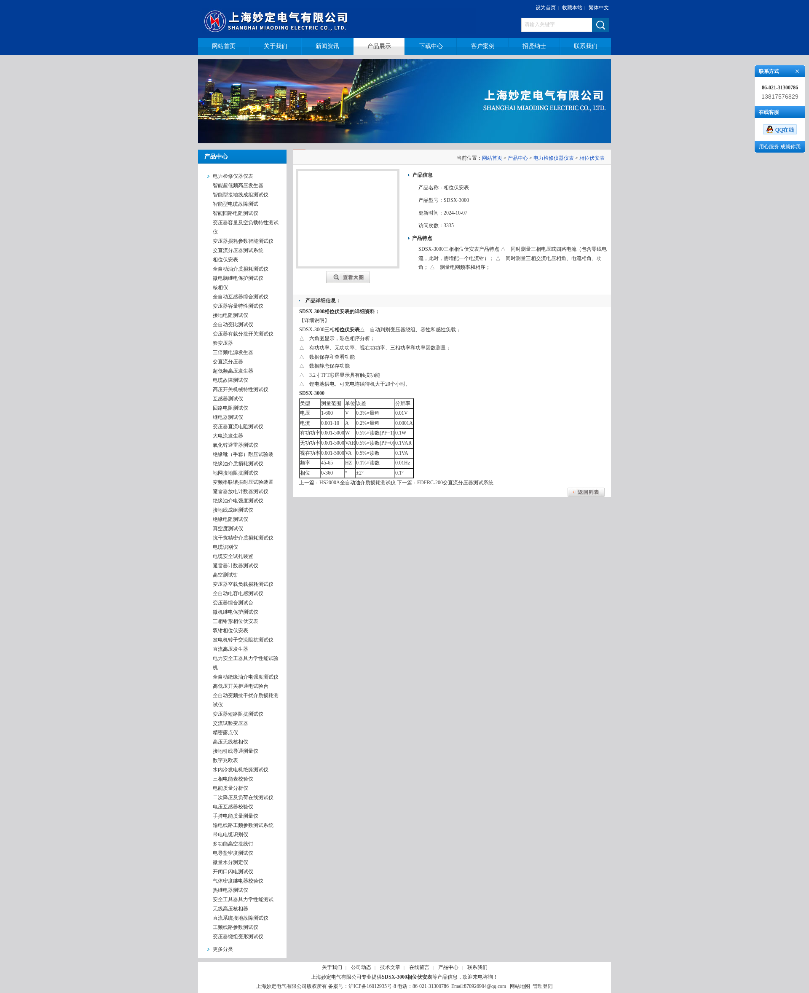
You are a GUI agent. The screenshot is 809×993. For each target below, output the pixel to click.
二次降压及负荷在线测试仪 (243, 797)
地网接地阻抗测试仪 (235, 473)
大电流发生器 (228, 436)
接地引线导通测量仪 (235, 751)
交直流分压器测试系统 (238, 250)
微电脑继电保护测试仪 (238, 278)
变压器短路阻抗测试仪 (238, 714)
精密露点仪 (225, 732)
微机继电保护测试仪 (235, 612)
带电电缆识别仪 (230, 834)
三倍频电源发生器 (233, 352)
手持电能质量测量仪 (235, 816)
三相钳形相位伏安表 (235, 621)
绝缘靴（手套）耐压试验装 (243, 454)
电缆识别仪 (225, 547)
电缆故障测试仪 (230, 380)
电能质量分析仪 (230, 788)
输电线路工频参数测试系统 (243, 825)
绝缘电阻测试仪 (230, 519)
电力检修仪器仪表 (553, 158)
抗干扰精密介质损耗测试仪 (243, 538)
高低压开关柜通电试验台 (240, 686)
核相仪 (220, 287)
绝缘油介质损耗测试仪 (238, 464)
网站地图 (520, 986)
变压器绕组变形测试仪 (238, 936)
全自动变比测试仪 (233, 324)
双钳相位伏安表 (230, 630)
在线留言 (419, 967)
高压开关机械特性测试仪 (240, 389)
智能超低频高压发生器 (238, 185)
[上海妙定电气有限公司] (344, 19)
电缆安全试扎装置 (233, 556)
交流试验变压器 (230, 723)
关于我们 (332, 967)
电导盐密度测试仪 (233, 853)
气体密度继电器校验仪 (238, 881)
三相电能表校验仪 (233, 779)
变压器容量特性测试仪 (238, 306)
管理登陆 (543, 986)
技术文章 (390, 967)
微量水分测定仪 (230, 862)
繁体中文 (599, 8)
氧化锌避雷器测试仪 (235, 445)
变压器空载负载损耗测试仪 (243, 584)
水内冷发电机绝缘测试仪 (240, 770)
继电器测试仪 (228, 417)
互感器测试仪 (228, 399)
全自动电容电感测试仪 (238, 593)
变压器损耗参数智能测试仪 (243, 241)
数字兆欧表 (225, 760)
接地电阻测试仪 (230, 315)
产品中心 (518, 158)
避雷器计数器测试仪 (235, 566)
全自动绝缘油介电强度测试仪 (246, 677)
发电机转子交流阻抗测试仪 (243, 640)
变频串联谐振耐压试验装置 (243, 482)
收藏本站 (572, 8)
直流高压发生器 (230, 649)
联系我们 (477, 967)
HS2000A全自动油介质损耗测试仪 (357, 483)
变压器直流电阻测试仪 (238, 426)
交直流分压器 (228, 362)
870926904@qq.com (485, 986)
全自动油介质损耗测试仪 (240, 269)
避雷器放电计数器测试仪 (240, 491)
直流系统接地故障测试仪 (240, 918)
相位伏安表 (225, 260)
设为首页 (546, 8)
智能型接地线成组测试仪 (240, 195)
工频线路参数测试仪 (235, 927)
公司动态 (361, 967)
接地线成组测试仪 (233, 510)
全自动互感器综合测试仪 (240, 297)
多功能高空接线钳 (233, 844)
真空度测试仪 (228, 528)
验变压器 (223, 343)
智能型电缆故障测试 (235, 204)
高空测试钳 (225, 575)
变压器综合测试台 (233, 603)
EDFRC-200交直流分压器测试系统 (455, 483)
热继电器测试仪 (230, 890)
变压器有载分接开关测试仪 (243, 334)
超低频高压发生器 (233, 371)
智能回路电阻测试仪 (235, 213)
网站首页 (492, 158)
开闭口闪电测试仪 (233, 872)
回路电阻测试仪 (230, 408)
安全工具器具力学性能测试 (243, 899)
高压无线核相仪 (230, 742)
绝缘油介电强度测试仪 (238, 501)
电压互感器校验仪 (233, 807)
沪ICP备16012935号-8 (372, 986)
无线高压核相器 (230, 909)
